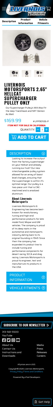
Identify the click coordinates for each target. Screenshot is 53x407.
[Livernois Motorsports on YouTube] (18, 340)
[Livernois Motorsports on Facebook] (4, 340)
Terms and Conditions (33, 371)
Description (9, 21)
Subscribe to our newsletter (24, 325)
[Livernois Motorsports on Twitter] (8, 340)
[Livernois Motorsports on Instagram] (13, 340)
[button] (4, 9)
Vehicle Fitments (43, 21)
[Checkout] (48, 9)
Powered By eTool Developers (26, 377)
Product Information (25, 21)
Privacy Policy (16, 371)
